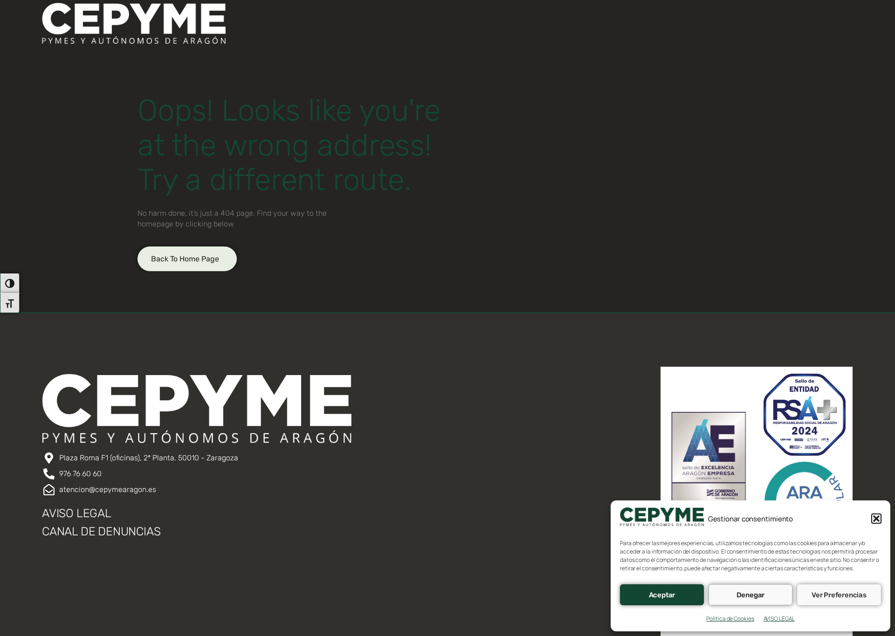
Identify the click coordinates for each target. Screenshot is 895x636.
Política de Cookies (730, 618)
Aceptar (662, 595)
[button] (876, 518)
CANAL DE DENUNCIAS (101, 531)
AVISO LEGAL (779, 618)
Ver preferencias (839, 595)
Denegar (751, 595)
